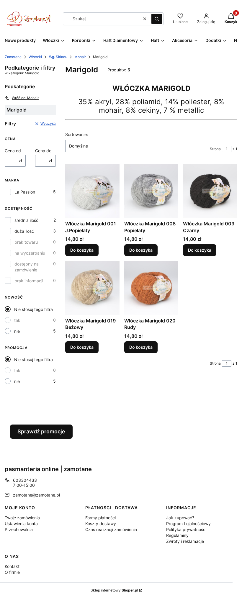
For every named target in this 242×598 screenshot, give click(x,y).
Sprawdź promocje (41, 431)
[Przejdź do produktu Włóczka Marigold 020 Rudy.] (151, 288)
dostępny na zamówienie (26, 266)
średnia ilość (26, 220)
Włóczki (35, 57)
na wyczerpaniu (29, 252)
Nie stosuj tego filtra (33, 309)
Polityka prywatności (186, 529)
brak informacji (28, 280)
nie (17, 331)
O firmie (12, 572)
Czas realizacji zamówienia (111, 529)
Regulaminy (177, 535)
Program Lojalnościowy (188, 523)
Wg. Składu (58, 57)
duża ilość (24, 231)
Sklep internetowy (114, 590)
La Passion (24, 191)
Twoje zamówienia (22, 517)
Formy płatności (100, 517)
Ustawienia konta (21, 523)
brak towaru (26, 242)
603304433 (25, 480)
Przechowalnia (19, 529)
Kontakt (12, 566)
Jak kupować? (180, 517)
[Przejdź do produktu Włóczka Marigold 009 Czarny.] (210, 191)
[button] (156, 19)
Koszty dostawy (100, 523)
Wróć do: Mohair (25, 98)
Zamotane (13, 57)
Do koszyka (82, 250)
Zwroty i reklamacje (185, 541)
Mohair (80, 57)
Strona (215, 149)
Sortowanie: (76, 134)
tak (17, 320)
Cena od (13, 150)
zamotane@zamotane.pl (36, 494)
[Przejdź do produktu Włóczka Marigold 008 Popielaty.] (151, 191)
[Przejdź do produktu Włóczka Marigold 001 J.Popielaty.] (92, 191)
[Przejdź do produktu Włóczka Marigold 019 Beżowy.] (92, 288)
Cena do (43, 150)
